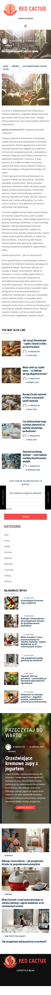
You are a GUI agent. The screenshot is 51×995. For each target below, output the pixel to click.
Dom (6, 535)
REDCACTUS (16, 41)
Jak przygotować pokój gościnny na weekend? (32, 659)
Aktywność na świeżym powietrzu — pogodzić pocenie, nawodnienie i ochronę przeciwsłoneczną (33, 698)
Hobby (7, 546)
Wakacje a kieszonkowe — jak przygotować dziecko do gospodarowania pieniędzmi (33, 622)
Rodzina (8, 558)
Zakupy (7, 575)
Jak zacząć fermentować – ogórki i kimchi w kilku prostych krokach (34, 343)
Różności (8, 564)
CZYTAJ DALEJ (25, 807)
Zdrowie (8, 46)
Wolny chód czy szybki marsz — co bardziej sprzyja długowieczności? (35, 370)
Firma (7, 540)
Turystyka (8, 570)
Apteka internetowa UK (13, 129)
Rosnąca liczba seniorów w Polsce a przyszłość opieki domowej (34, 397)
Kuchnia (8, 552)
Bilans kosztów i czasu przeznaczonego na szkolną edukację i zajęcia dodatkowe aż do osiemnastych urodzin (33, 642)
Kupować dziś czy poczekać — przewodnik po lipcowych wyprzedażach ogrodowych (33, 679)
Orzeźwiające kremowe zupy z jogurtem (32, 601)
